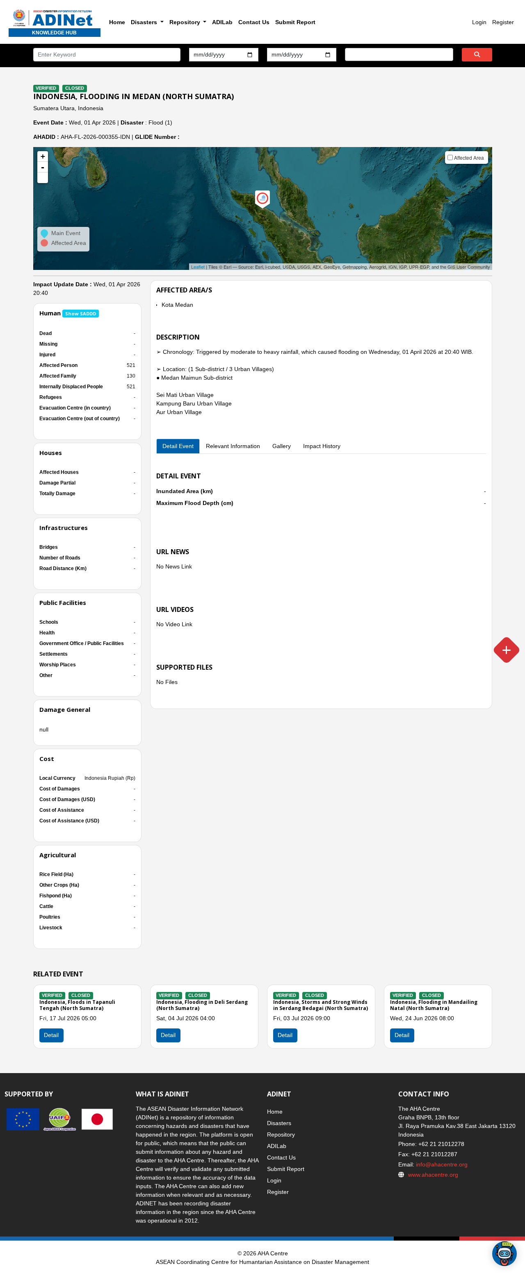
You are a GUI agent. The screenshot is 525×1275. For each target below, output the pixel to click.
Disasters (279, 1123)
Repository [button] (185, 22)
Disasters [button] (145, 22)
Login (479, 22)
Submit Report (295, 22)
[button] (42, 177)
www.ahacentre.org (433, 1174)
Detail (168, 1035)
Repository (281, 1134)
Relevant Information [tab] (233, 446)
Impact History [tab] (321, 446)
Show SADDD (80, 313)
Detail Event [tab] (178, 446)
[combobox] (399, 54)
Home (117, 22)
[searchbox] (349, 54)
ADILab (222, 22)
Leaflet (198, 266)
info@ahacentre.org (441, 1164)
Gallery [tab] (281, 446)
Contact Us (253, 22)
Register (503, 22)
